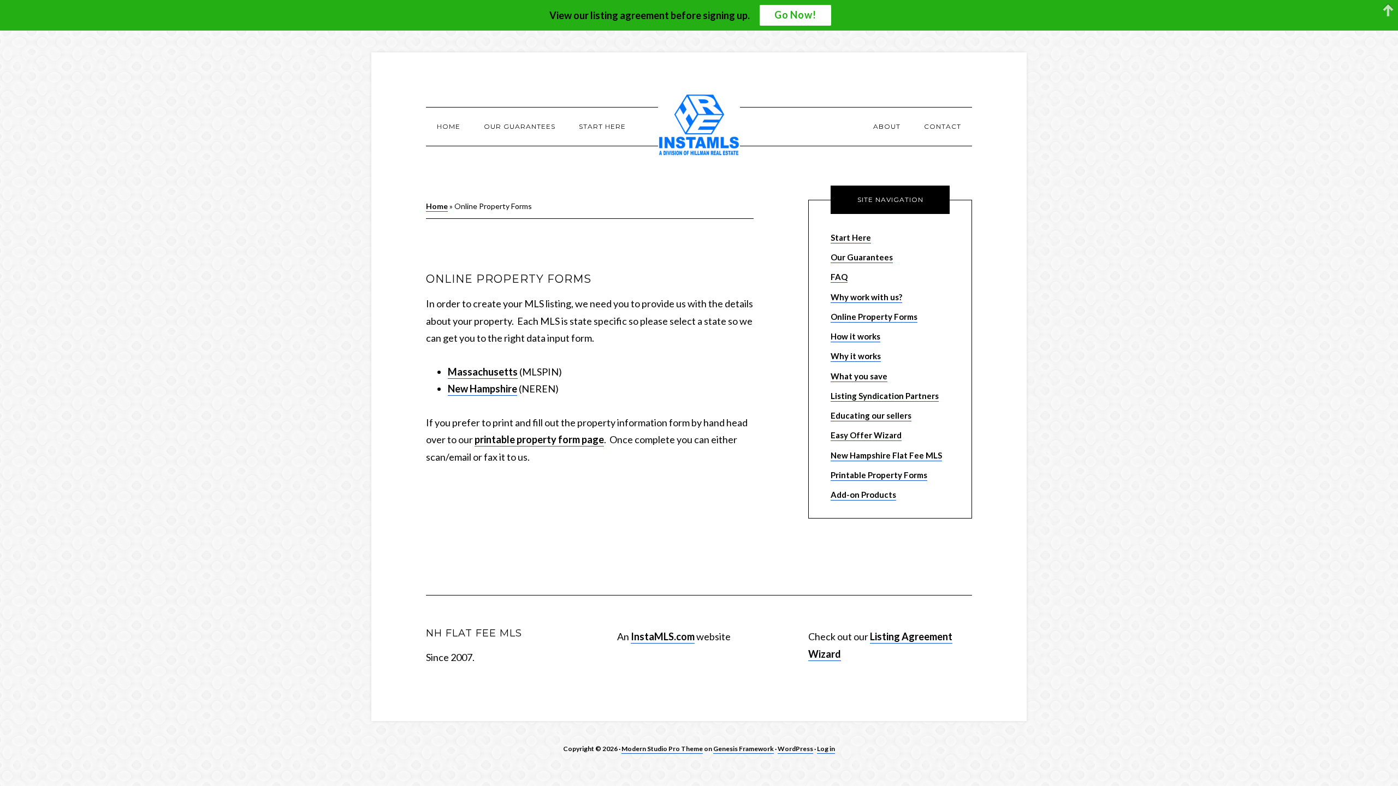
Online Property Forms (874, 316)
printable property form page (539, 439)
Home (437, 206)
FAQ (839, 277)
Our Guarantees (862, 257)
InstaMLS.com (663, 636)
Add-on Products (863, 494)
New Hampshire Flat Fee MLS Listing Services (699, 126)
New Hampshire (482, 389)
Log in (826, 749)
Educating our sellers (871, 415)
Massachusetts (483, 372)
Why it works (856, 356)
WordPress (795, 749)
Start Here (851, 237)
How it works (855, 336)
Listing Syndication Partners (885, 396)
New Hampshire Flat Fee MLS (886, 455)
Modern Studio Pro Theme (662, 749)
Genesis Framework (743, 749)
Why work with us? (866, 297)
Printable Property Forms (879, 475)
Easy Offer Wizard (866, 435)
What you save (859, 376)
